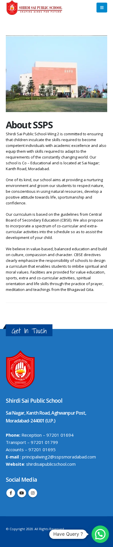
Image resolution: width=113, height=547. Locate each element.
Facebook (10, 493)
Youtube (21, 493)
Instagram (32, 493)
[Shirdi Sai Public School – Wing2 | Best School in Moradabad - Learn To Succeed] (35, 7)
